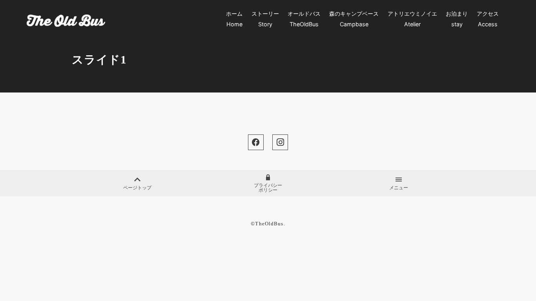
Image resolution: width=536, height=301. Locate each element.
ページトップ (137, 187)
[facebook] (256, 142)
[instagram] (280, 142)
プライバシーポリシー (268, 188)
